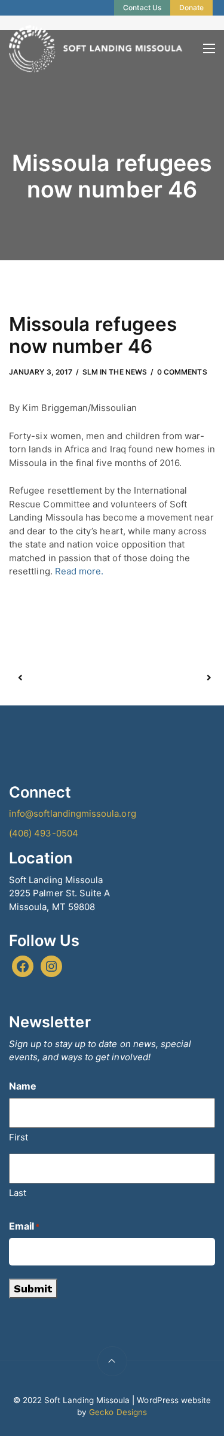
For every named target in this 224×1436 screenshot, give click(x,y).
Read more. (78, 571)
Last (17, 1192)
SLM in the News (114, 371)
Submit (33, 1288)
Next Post (160, 677)
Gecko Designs (118, 1412)
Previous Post (66, 677)
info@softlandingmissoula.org (72, 813)
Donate (191, 7)
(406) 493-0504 (43, 833)
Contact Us (142, 7)
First (18, 1137)
